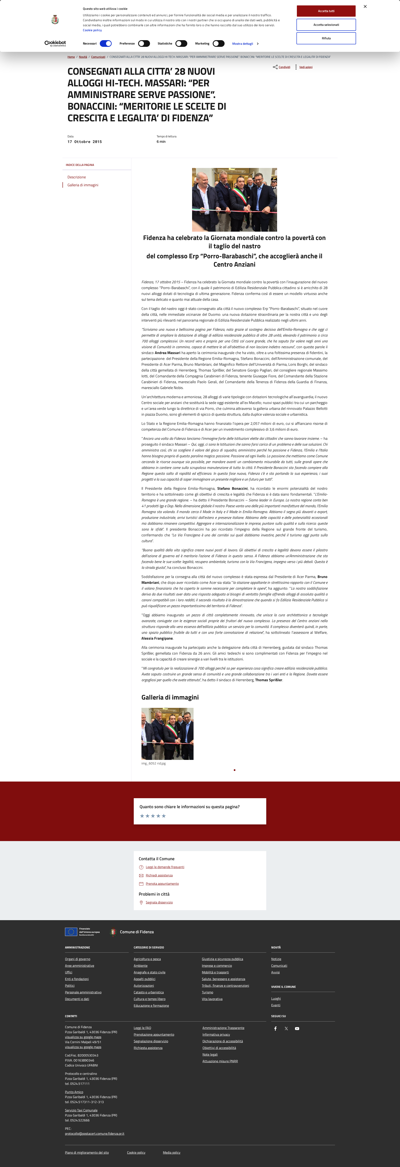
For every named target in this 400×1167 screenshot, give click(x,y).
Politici (70, 985)
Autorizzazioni (144, 985)
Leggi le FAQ (142, 1027)
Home (71, 57)
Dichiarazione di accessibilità (222, 1041)
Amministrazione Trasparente (223, 1027)
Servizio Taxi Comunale (81, 1110)
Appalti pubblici (144, 978)
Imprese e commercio (217, 965)
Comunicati (98, 57)
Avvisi (275, 972)
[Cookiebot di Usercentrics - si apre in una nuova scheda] (55, 44)
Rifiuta (326, 38)
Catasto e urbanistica (149, 992)
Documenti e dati (77, 998)
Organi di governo (77, 958)
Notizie (276, 958)
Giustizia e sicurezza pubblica (222, 958)
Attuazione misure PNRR (220, 1061)
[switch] (144, 43)
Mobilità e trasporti (215, 972)
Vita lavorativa (212, 998)
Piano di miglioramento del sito (87, 1152)
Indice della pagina (80, 165)
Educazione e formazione (151, 1005)
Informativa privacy (216, 1034)
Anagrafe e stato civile (149, 972)
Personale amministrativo (83, 992)
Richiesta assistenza (148, 1047)
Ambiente (141, 965)
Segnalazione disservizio (151, 1041)
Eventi (275, 1005)
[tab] (234, 770)
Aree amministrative (79, 965)
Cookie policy (92, 30)
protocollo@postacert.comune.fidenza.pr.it (94, 1133)
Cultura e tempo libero (149, 998)
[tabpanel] (170, 737)
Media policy (171, 1152)
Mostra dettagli (242, 43)
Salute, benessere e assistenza (223, 978)
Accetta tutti (326, 11)
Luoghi (276, 998)
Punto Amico (74, 1091)
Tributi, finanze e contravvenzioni (225, 985)
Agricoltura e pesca (147, 958)
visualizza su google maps (83, 1036)
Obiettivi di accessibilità (219, 1047)
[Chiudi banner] (365, 6)
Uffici (68, 972)
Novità (83, 57)
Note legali (210, 1054)
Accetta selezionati (326, 24)
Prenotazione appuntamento (154, 1034)
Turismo (207, 992)
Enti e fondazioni (77, 978)
